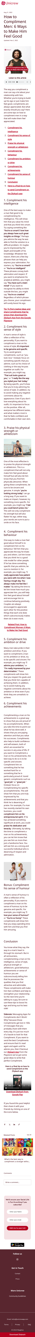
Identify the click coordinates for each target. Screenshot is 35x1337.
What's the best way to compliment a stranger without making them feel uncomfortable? (17, 1160)
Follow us (17, 1253)
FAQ (29, 1325)
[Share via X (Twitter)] (9, 1124)
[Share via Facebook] (5, 1124)
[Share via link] (19, 1124)
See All (29, 1135)
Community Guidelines (17, 1296)
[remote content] (17, 82)
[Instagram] (17, 1259)
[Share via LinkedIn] (14, 1124)
